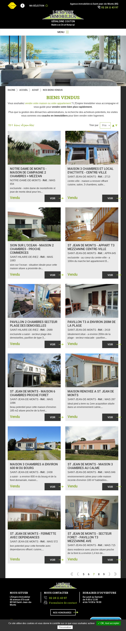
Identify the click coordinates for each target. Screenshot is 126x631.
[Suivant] (109, 574)
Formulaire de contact (63, 602)
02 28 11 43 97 (109, 7)
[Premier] (72, 574)
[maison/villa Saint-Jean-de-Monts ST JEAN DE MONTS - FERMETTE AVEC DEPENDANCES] (34, 512)
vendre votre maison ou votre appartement (48, 103)
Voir (52, 198)
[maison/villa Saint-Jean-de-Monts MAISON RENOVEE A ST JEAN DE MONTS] (91, 370)
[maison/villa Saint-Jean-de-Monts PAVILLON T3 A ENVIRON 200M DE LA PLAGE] (91, 301)
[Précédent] (78, 574)
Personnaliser (65, 627)
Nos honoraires (62, 612)
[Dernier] (115, 574)
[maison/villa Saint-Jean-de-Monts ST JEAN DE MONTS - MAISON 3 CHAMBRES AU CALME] (91, 443)
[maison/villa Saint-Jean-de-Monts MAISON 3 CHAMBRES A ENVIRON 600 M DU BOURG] (34, 443)
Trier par (93, 125)
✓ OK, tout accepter (108, 623)
